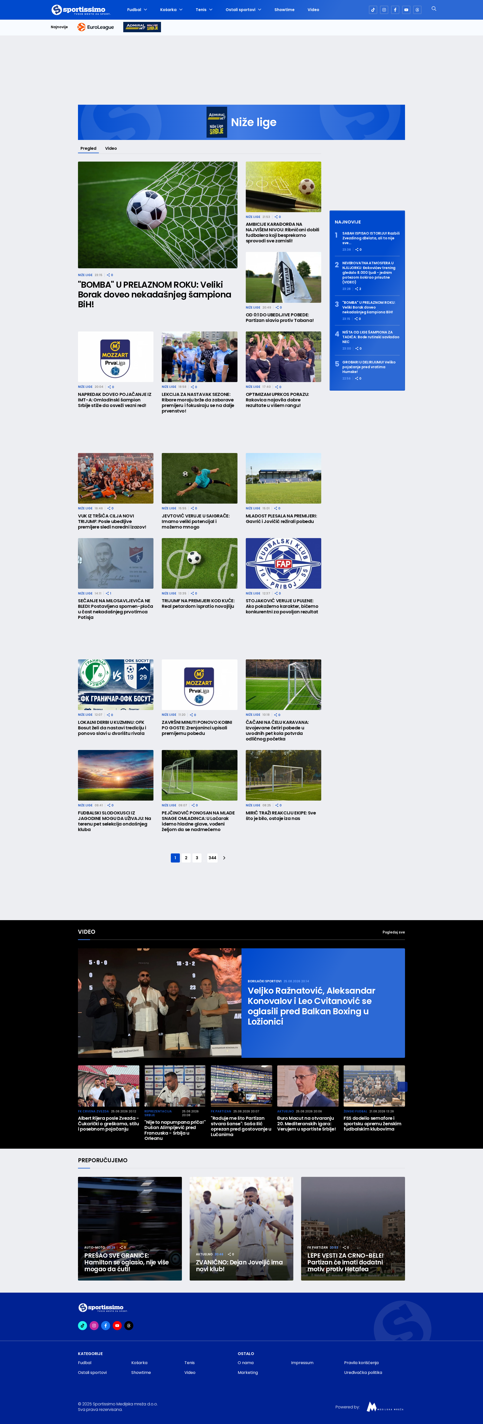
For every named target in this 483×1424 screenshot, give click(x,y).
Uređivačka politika (363, 1372)
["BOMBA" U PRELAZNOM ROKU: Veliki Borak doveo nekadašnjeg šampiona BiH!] (157, 215)
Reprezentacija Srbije (158, 1113)
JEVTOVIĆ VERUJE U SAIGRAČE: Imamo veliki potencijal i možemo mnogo (195, 521)
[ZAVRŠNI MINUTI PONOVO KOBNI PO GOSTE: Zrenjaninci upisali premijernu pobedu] (199, 684)
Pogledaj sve (394, 932)
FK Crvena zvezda (93, 1111)
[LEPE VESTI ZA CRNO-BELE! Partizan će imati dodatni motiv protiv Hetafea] (353, 1229)
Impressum (302, 1362)
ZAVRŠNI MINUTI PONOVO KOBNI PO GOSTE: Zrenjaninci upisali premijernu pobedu (197, 728)
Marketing (248, 1372)
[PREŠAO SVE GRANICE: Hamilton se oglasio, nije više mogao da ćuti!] (130, 1229)
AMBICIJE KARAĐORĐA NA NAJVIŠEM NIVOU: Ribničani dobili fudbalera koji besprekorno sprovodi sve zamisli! (282, 232)
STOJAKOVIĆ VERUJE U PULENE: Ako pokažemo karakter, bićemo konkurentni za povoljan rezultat (282, 606)
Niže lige (85, 275)
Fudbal (134, 10)
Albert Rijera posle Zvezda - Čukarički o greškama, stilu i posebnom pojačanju (108, 1123)
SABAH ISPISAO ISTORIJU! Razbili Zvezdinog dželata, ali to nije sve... (371, 238)
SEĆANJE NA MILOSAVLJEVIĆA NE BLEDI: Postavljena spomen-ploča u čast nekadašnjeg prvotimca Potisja (115, 609)
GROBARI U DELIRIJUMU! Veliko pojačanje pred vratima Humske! (369, 367)
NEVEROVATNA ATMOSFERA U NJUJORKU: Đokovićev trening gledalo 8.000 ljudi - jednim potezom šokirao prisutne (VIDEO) (368, 273)
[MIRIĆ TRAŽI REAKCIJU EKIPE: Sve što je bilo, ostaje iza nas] (283, 775)
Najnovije (59, 27)
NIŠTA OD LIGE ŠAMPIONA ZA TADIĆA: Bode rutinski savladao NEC (370, 337)
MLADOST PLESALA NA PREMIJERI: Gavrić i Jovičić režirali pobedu (281, 518)
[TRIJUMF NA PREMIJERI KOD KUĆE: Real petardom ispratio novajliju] (199, 563)
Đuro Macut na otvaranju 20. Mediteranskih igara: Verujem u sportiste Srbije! (306, 1123)
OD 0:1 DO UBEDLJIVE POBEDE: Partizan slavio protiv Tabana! (280, 317)
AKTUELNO (285, 1111)
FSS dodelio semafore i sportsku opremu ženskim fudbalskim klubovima (372, 1123)
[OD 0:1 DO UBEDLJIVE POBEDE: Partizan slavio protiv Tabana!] (283, 277)
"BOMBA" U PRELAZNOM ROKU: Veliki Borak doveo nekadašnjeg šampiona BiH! (154, 294)
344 (212, 858)
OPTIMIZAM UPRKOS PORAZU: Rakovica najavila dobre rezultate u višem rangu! (277, 400)
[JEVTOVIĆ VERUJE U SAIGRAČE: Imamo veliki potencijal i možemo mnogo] (199, 478)
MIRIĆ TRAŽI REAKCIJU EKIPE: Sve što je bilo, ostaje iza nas (281, 815)
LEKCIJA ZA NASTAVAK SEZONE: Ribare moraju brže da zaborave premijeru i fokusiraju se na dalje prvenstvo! (198, 403)
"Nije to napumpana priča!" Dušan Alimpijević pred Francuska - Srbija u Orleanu (175, 1130)
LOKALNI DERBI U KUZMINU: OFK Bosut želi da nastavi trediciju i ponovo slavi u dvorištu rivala (112, 728)
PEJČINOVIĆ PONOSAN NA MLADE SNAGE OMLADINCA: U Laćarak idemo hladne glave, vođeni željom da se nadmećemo (198, 821)
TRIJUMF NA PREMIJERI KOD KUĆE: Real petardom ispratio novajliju (198, 603)
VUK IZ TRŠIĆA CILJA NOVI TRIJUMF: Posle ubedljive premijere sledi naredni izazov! (112, 521)
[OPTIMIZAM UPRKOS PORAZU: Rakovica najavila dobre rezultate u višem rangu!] (283, 356)
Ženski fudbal (355, 1111)
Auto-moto (94, 1247)
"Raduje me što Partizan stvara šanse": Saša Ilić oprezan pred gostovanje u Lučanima (241, 1126)
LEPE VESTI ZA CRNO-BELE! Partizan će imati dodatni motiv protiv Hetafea (345, 1262)
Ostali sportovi (240, 10)
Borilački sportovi (264, 981)
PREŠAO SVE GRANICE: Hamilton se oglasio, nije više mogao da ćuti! (126, 1262)
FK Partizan (221, 1111)
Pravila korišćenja (361, 1362)
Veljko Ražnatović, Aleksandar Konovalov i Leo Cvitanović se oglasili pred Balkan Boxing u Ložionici (311, 1006)
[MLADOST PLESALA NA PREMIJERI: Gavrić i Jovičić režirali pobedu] (283, 478)
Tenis (201, 10)
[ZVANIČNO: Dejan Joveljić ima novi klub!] (242, 1229)
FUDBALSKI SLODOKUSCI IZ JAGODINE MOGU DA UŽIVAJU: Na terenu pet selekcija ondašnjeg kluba (114, 821)
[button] (402, 1087)
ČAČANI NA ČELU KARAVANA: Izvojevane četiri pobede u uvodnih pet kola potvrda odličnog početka (277, 731)
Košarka (168, 10)
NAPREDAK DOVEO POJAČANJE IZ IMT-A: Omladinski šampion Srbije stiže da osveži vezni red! (114, 400)
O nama (246, 1362)
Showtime (284, 10)
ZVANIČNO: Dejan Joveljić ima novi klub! (239, 1265)
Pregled (88, 148)
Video (313, 10)
